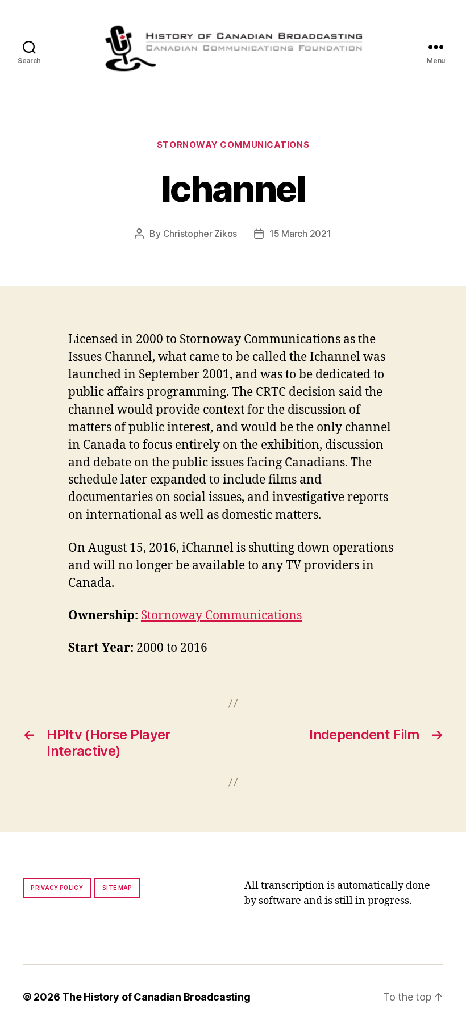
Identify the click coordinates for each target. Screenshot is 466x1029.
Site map (117, 887)
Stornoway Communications (233, 145)
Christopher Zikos (200, 233)
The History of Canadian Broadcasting (156, 997)
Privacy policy (57, 887)
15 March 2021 (300, 233)
